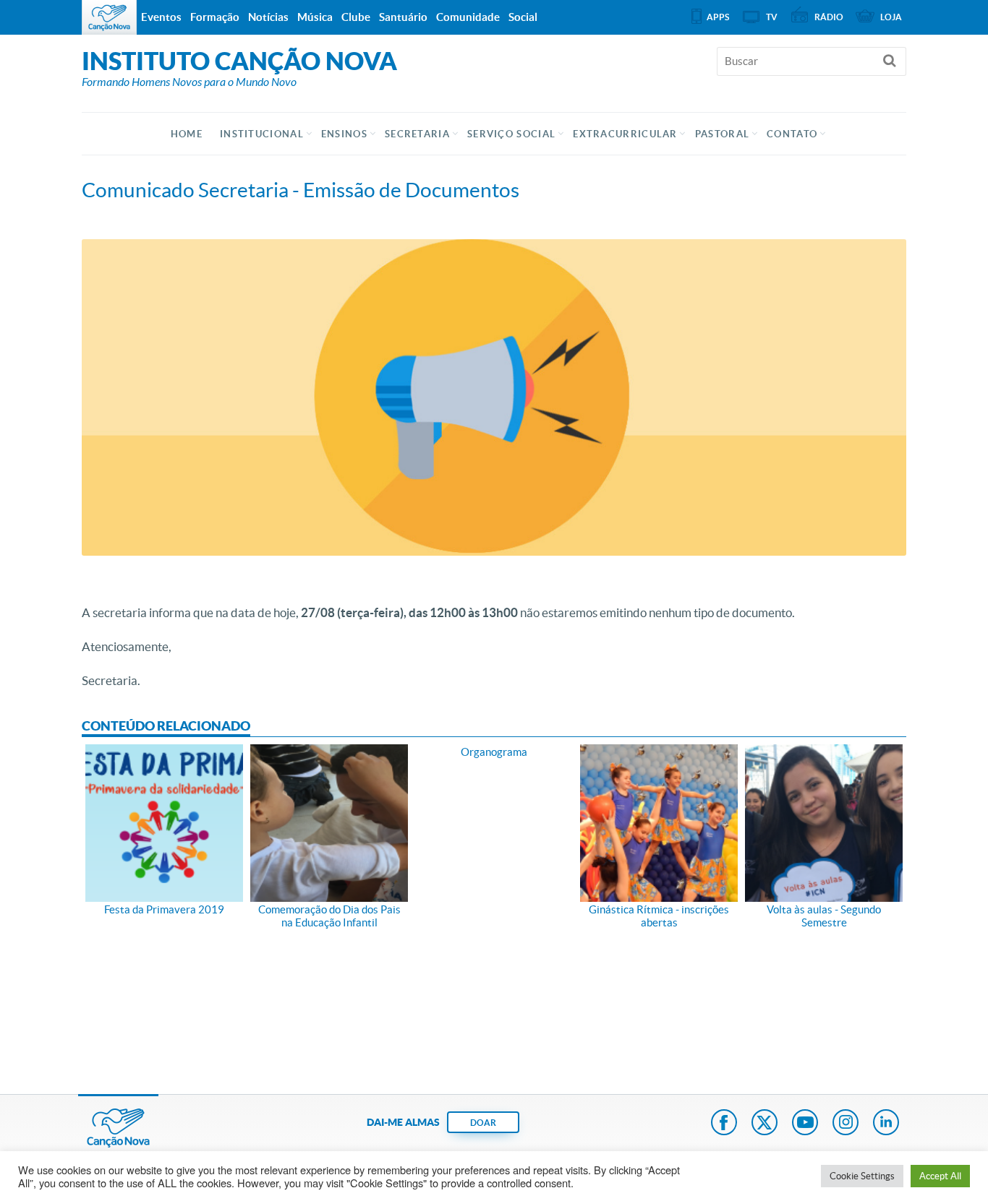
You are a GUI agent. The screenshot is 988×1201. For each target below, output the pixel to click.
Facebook (724, 1124)
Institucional (262, 134)
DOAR (483, 1122)
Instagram (845, 1124)
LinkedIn (886, 1124)
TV (772, 17)
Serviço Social (511, 134)
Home (187, 134)
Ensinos (344, 134)
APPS (718, 17)
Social (522, 17)
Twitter (764, 1124)
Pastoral (722, 134)
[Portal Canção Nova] (109, 17)
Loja (891, 17)
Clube (355, 17)
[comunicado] (494, 397)
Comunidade (468, 17)
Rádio (828, 17)
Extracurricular (625, 134)
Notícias (268, 17)
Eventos (161, 17)
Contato (792, 134)
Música (315, 17)
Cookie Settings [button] (862, 1176)
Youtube (805, 1124)
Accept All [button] (940, 1176)
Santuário (403, 17)
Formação (214, 17)
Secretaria (417, 134)
